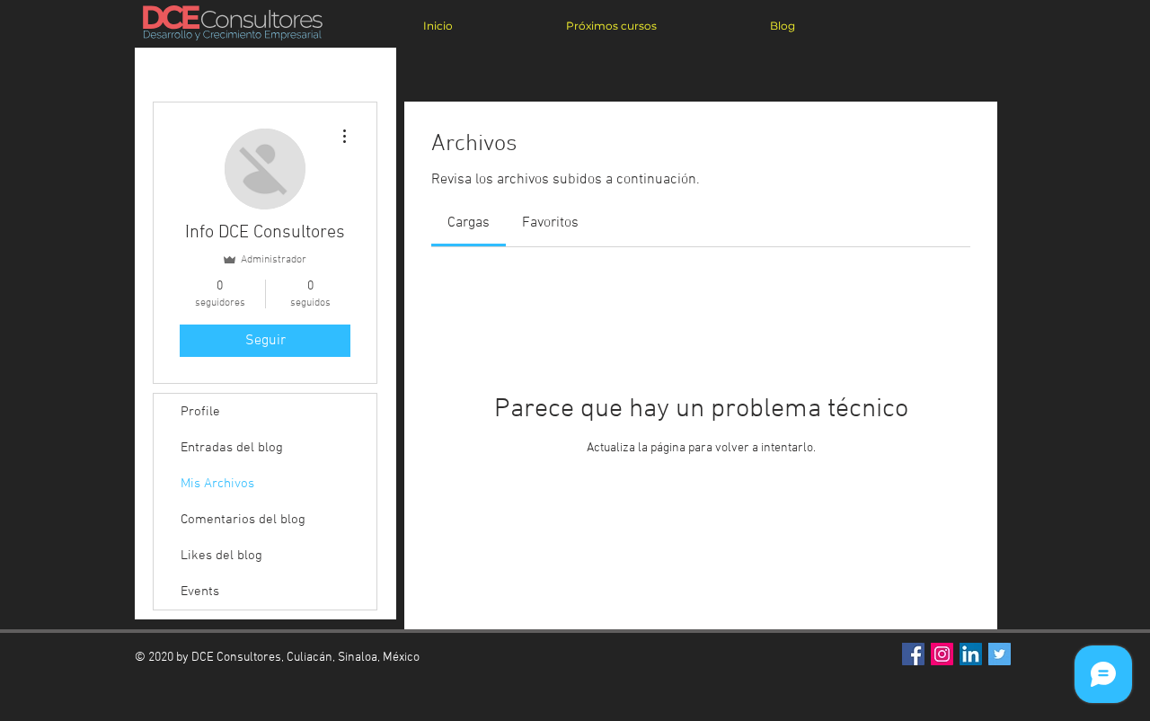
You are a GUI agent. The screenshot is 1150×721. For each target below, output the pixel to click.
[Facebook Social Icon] (913, 654)
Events (200, 591)
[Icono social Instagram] (942, 654)
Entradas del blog (232, 448)
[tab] (468, 223)
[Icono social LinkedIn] (971, 654)
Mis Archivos (217, 484)
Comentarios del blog (243, 520)
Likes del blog (221, 555)
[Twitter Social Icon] (999, 654)
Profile (200, 412)
